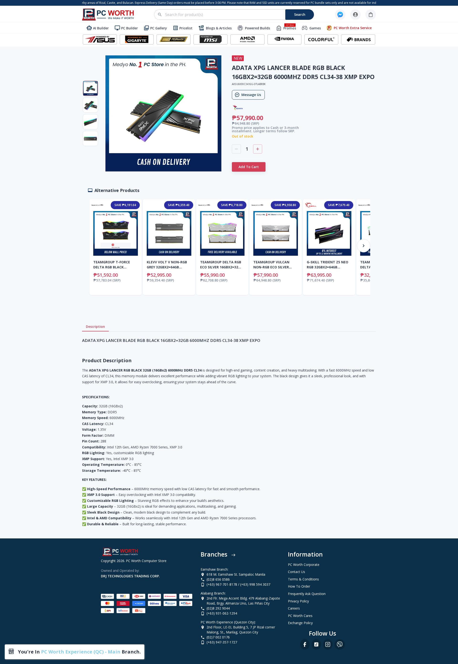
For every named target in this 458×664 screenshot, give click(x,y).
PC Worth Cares (300, 615)
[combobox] (237, 14)
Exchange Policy (300, 623)
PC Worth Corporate (303, 564)
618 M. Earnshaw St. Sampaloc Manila (236, 574)
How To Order (299, 586)
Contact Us (296, 571)
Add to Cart (249, 167)
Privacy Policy (298, 601)
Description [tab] (95, 326)
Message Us (251, 94)
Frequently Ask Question (307, 593)
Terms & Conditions (303, 579)
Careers (294, 608)
